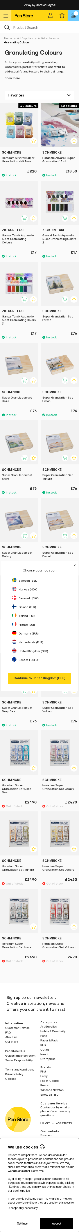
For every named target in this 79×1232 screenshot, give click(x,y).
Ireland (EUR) (27, 616)
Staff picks (47, 1059)
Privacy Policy (14, 1074)
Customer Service (17, 1028)
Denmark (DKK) (29, 598)
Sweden (46, 1135)
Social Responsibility (19, 1060)
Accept (56, 1223)
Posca (44, 1085)
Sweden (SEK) (28, 580)
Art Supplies (25, 38)
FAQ (8, 1032)
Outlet (44, 1049)
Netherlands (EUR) (31, 642)
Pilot (43, 1071)
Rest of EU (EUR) (29, 660)
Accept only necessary (23, 1208)
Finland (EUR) (27, 607)
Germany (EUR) (29, 633)
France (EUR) (27, 624)
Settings (22, 1223)
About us (11, 1037)
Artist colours (47, 38)
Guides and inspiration (20, 1055)
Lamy (43, 1076)
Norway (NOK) (28, 589)
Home (8, 38)
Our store (11, 1041)
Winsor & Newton (52, 1090)
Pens (43, 1035)
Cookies (10, 1078)
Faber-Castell (49, 1080)
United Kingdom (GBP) (33, 651)
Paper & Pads (49, 1040)
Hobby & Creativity (52, 1031)
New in (44, 1054)
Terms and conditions (19, 1069)
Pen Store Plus (15, 1051)
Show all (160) (49, 1094)
